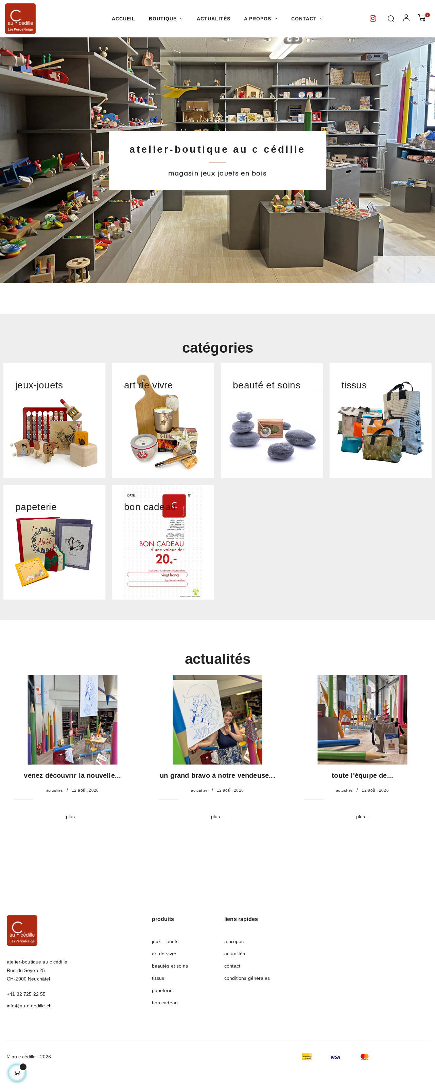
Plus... (72, 816)
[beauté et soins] (272, 420)
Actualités (54, 790)
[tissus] (381, 420)
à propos (234, 941)
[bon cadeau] (163, 541)
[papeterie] (54, 541)
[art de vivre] (163, 420)
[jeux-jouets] (54, 420)
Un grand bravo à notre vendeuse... (217, 775)
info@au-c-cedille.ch (29, 1005)
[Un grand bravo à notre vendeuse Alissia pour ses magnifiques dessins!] (217, 719)
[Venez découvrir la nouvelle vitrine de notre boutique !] (72, 719)
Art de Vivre (164, 953)
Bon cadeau (165, 1002)
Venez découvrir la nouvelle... (72, 775)
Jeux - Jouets (165, 941)
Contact (232, 966)
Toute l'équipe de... (362, 775)
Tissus (158, 978)
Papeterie (162, 990)
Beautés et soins (170, 966)
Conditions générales (247, 978)
